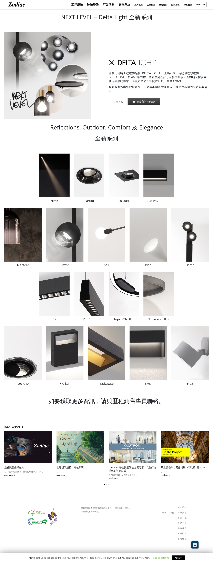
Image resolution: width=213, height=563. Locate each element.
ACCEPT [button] (178, 557)
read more (9, 475)
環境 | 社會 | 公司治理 (174, 512)
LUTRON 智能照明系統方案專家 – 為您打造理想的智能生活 (80, 469)
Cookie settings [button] (161, 557)
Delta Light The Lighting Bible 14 (179, 467)
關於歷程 (182, 507)
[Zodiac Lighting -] (16, 4)
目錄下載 (118, 101)
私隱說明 (182, 533)
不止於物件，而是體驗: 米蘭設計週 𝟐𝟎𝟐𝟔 (131, 467)
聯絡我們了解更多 (145, 101)
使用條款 (182, 538)
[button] (104, 484)
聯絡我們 (182, 528)
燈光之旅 (182, 523)
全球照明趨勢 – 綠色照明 (17, 467)
